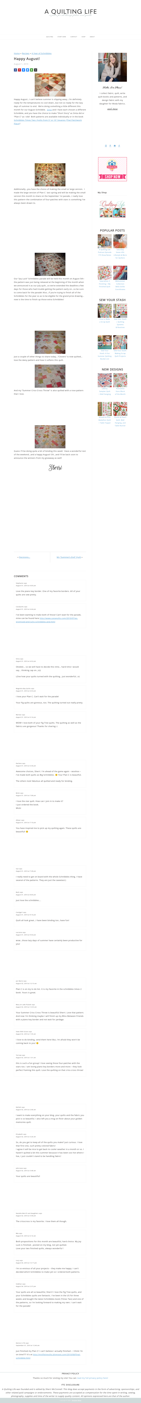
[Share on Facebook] (15, 70)
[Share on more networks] (35, 70)
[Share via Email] (31, 70)
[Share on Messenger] (23, 70)
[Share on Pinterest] (19, 70)
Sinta (49, 109)
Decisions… (24, 557)
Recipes (25, 53)
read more (112, 109)
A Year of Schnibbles (42, 53)
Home (17, 53)
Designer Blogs (76, 1400)
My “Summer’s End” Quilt (69, 557)
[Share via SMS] (27, 70)
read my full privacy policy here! (92, 1378)
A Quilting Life (70, 13)
